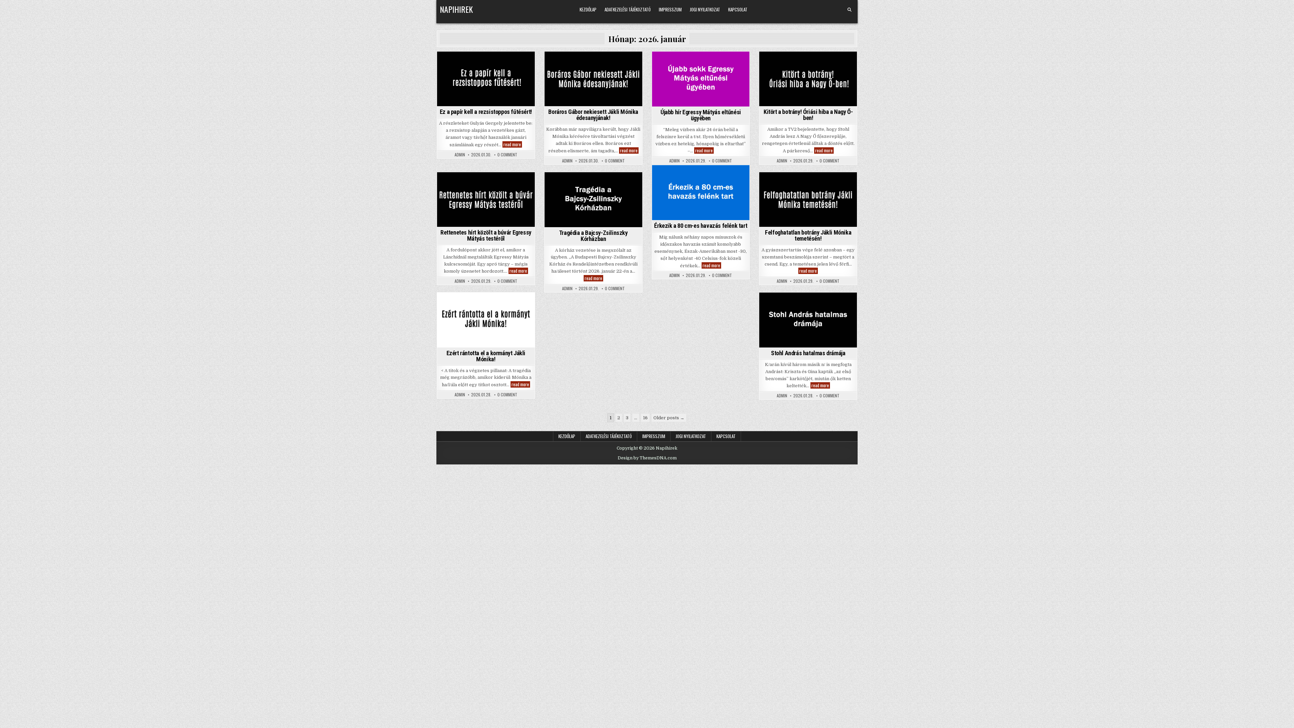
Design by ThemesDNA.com (647, 458)
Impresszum (670, 9)
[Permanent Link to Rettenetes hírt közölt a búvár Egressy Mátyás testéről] (486, 199)
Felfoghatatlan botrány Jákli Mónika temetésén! (808, 235)
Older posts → (668, 417)
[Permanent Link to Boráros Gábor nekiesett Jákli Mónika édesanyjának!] (593, 79)
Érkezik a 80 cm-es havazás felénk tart (700, 225)
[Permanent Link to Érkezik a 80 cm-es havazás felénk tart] (701, 192)
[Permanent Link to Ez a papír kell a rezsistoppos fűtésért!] (486, 79)
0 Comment (507, 155)
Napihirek (456, 9)
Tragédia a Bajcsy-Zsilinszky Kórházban (593, 235)
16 (645, 417)
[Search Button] (849, 9)
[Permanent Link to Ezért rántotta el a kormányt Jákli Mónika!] (486, 320)
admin (460, 155)
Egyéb (486, 63)
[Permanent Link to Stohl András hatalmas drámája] (808, 320)
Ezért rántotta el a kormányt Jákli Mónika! (485, 356)
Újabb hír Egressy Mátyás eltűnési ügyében (700, 115)
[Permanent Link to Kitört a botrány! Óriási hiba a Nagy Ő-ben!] (808, 79)
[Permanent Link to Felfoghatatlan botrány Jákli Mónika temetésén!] (808, 199)
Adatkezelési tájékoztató (628, 9)
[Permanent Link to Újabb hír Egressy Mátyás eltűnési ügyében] (701, 79)
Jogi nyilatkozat (705, 9)
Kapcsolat (737, 9)
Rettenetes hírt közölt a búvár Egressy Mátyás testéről (485, 235)
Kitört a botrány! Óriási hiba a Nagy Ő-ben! (808, 114)
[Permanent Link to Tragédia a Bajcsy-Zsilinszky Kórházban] (593, 199)
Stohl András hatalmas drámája (808, 353)
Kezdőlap (588, 9)
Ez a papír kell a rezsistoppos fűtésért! (486, 111)
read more (512, 144)
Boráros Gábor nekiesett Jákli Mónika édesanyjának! (593, 114)
